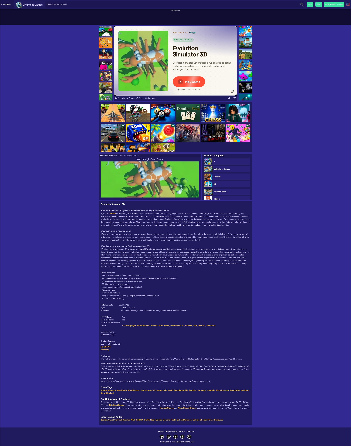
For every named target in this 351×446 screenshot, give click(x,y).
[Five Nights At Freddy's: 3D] (213, 133)
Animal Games (220, 192)
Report (131, 98)
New (310, 4)
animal (113, 213)
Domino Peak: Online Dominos (177, 420)
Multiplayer (130, 325)
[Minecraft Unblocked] (245, 54)
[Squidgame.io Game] (105, 65)
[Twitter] (175, 436)
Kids (161, 325)
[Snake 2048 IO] (138, 133)
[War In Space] (245, 87)
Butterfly (105, 350)
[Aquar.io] (245, 99)
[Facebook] (182, 436)
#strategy (202, 390)
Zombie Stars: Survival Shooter (115, 420)
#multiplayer (133, 390)
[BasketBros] (105, 54)
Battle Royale (143, 325)
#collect (192, 390)
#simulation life (181, 390)
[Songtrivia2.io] (105, 42)
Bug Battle (106, 347)
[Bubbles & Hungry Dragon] (245, 31)
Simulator (210, 325)
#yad (170, 390)
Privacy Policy (171, 432)
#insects (112, 390)
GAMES (188, 325)
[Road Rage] (188, 133)
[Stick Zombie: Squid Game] (105, 76)
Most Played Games (334, 4)
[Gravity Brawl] (245, 65)
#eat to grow (146, 390)
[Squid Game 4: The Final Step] (238, 113)
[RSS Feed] (189, 436)
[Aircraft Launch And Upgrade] (113, 113)
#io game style (160, 390)
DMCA (182, 432)
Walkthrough (150, 98)
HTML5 (217, 199)
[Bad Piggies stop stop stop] (105, 99)
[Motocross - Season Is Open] (138, 113)
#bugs (104, 390)
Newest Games (167, 408)
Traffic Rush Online (153, 420)
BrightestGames (116, 405)
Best (319, 4)
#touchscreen (222, 390)
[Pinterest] (161, 436)
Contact (160, 432)
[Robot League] (105, 31)
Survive (154, 325)
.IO (215, 161)
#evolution (122, 390)
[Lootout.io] (105, 87)
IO (123, 325)
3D (215, 184)
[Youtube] (168, 436)
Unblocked (175, 325)
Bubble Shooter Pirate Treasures (208, 420)
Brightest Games (32, 4)
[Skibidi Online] (245, 42)
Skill (195, 325)
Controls (121, 98)
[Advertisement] (175, 18)
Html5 (166, 325)
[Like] (229, 98)
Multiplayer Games (222, 169)
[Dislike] (235, 98)
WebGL (201, 325)
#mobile (211, 390)
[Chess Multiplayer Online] (213, 113)
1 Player (217, 177)
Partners (190, 432)
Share (141, 98)
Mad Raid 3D (137, 420)
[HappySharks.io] (245, 76)
